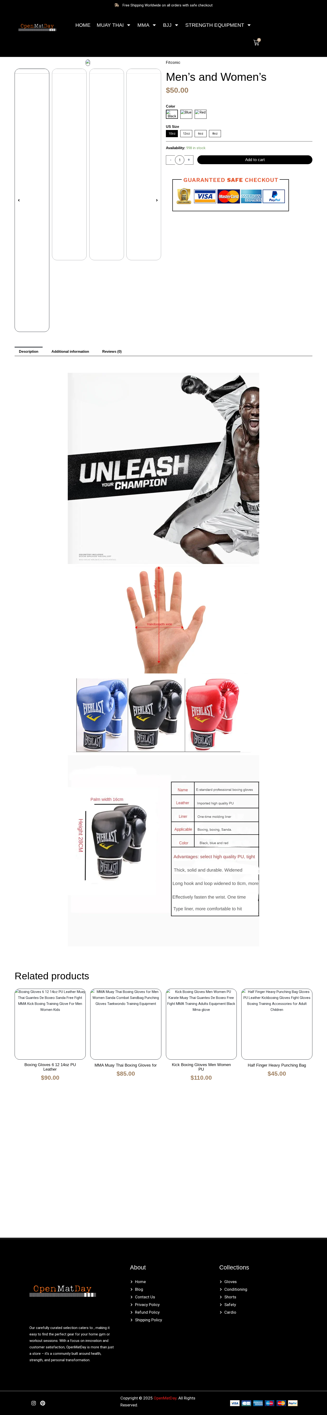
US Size (172, 127)
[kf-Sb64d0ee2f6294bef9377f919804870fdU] (88, 63)
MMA (143, 25)
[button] (19, 200)
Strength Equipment (214, 25)
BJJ (167, 25)
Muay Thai (110, 25)
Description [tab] (28, 351)
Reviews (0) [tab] (112, 351)
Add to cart (255, 159)
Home (82, 25)
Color (170, 106)
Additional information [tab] (70, 351)
